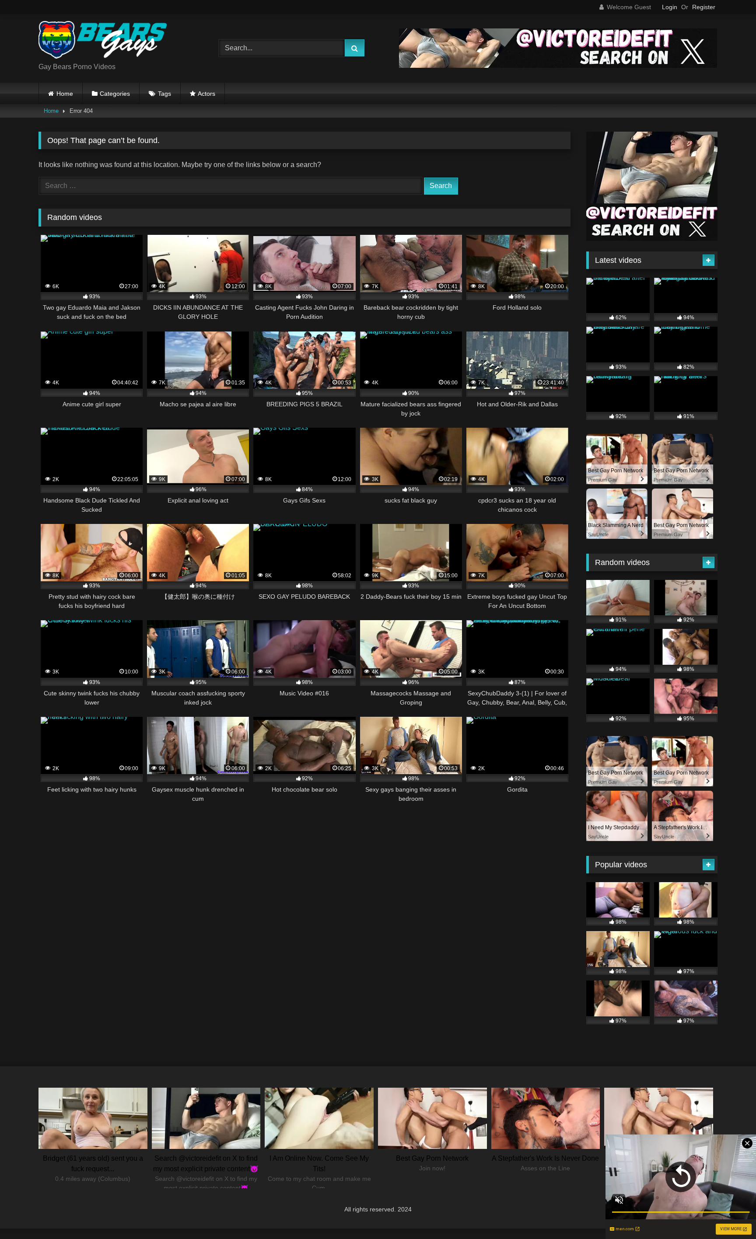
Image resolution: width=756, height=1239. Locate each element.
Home (64, 93)
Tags (164, 93)
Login (669, 6)
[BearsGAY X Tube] (104, 41)
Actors (206, 93)
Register (703, 6)
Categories (115, 93)
